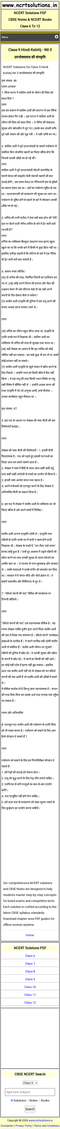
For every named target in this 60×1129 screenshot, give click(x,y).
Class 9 (30, 979)
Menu (5, 37)
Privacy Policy (23, 1125)
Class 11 (30, 994)
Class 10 (30, 987)
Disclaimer (7, 1125)
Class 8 (30, 971)
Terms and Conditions (47, 1125)
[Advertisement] (30, 848)
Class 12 (30, 1002)
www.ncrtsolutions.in (41, 1120)
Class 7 (30, 963)
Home (30, 935)
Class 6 (30, 956)
